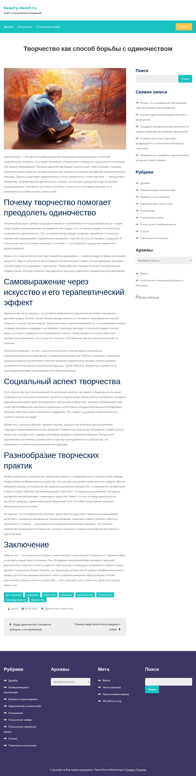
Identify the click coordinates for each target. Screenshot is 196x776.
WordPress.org (112, 701)
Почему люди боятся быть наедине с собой (97, 627)
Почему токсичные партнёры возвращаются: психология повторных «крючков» (160, 143)
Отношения (25, 26)
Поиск (142, 70)
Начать (184, 26)
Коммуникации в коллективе (157, 190)
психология (105, 595)
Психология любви (48, 26)
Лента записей (112, 687)
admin (14, 608)
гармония (33, 595)
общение (66, 595)
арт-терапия (14, 595)
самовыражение (16, 599)
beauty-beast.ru (20, 7)
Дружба (8, 26)
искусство (50, 595)
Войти (144, 273)
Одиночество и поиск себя (58, 608)
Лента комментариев (116, 694)
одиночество (85, 595)
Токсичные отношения (154, 238)
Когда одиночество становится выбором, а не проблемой (30, 627)
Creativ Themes (136, 769)
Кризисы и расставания (154, 197)
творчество (38, 599)
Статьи (144, 231)
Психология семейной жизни (158, 224)
